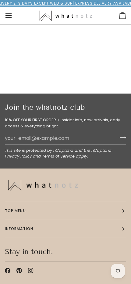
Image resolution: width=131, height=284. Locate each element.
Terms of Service (58, 156)
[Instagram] (31, 270)
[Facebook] (7, 270)
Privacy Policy (18, 156)
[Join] (121, 137)
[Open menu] (14, 15)
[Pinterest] (19, 270)
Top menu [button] (15, 210)
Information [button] (19, 228)
